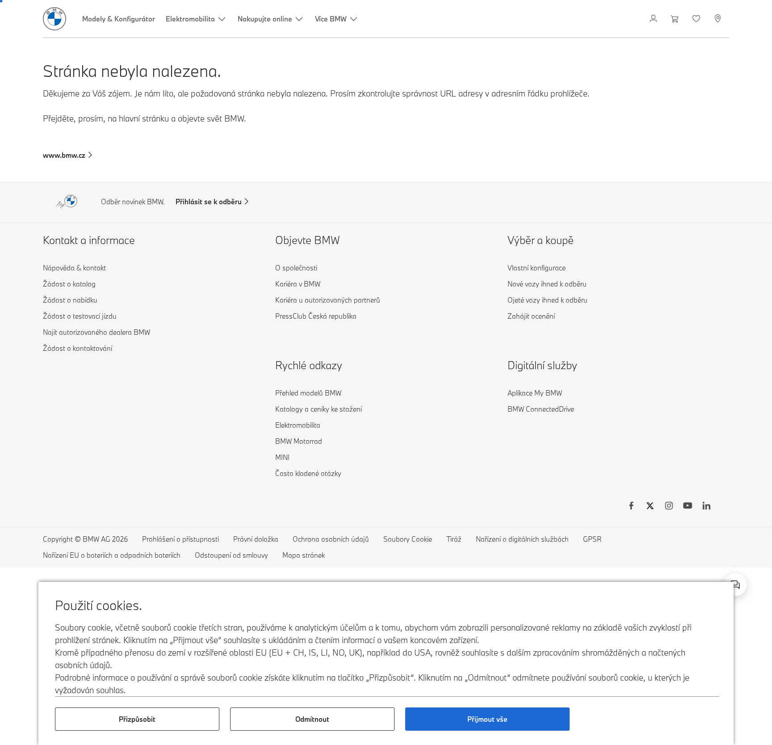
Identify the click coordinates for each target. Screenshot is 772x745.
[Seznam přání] (697, 19)
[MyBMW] (654, 19)
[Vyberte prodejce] (718, 19)
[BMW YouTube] (687, 507)
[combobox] (735, 584)
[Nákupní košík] (675, 19)
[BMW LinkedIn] (706, 507)
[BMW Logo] (54, 18)
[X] (650, 507)
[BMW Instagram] (669, 507)
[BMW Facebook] (631, 507)
